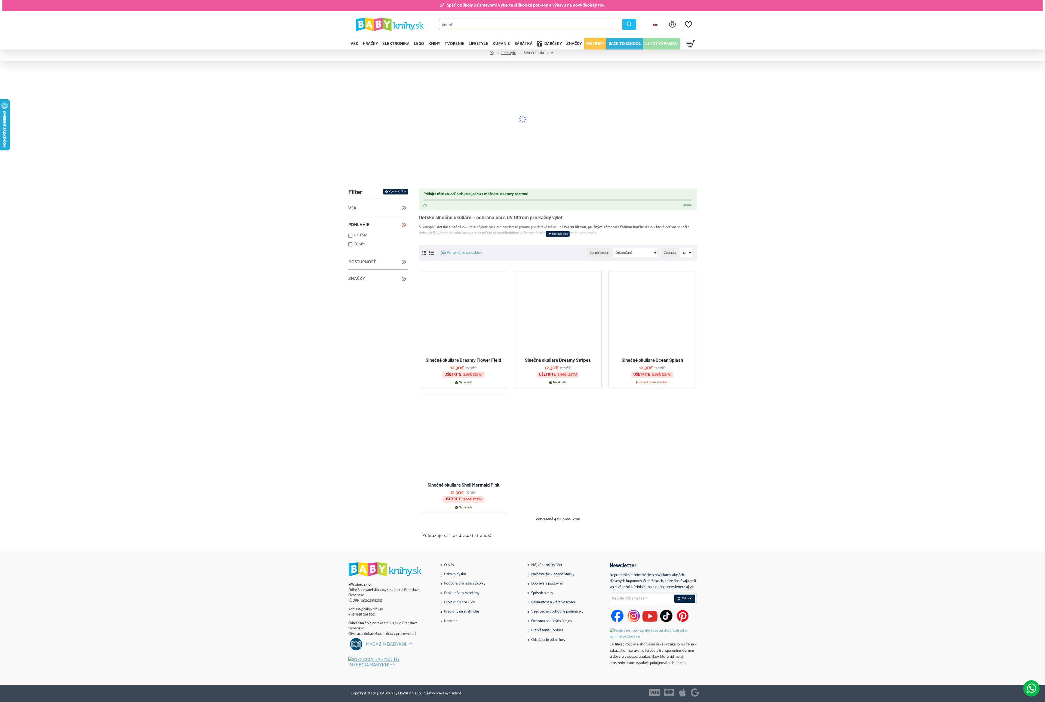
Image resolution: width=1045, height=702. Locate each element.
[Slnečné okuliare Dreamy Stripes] (558, 314)
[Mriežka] (424, 253)
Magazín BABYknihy (389, 644)
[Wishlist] (688, 24)
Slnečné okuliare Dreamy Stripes (558, 360)
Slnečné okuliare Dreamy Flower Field (463, 360)
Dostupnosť (362, 262)
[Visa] (654, 692)
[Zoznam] (431, 253)
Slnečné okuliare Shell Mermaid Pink (463, 484)
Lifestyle (508, 53)
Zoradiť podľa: (599, 252)
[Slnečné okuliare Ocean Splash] (652, 314)
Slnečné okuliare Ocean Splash (652, 360)
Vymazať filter (397, 191)
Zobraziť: (670, 252)
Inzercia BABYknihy (371, 664)
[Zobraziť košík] (690, 44)
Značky (356, 278)
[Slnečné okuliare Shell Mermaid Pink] (464, 438)
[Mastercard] (669, 692)
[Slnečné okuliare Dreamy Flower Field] (464, 314)
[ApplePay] (682, 692)
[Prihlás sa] (672, 24)
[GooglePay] (695, 692)
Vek (352, 208)
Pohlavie (358, 224)
